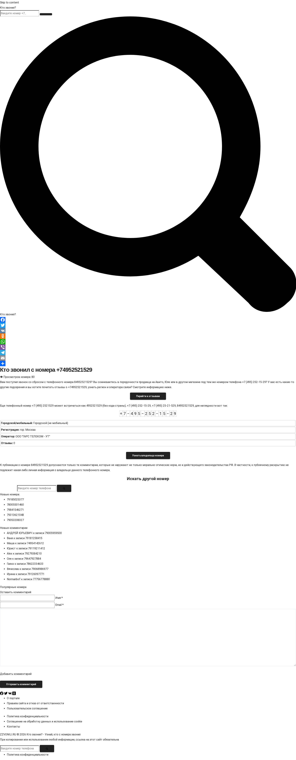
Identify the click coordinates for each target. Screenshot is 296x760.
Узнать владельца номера (148, 455)
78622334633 (34, 563)
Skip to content (9, 2)
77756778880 (41, 579)
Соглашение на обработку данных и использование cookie (44, 721)
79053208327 (15, 520)
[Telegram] (148, 352)
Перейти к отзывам (148, 396)
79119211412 (36, 548)
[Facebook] (148, 319)
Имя (59, 597)
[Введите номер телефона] (64, 488)
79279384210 (33, 553)
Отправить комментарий (21, 684)
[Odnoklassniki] (148, 336)
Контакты (13, 726)
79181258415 (33, 538)
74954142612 (35, 543)
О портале (13, 698)
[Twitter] (148, 325)
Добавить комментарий (16, 674)
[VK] (148, 330)
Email (59, 604)
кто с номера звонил (67, 734)
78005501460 (15, 504)
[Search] (148, 164)
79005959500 (53, 533)
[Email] (148, 358)
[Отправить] (148, 363)
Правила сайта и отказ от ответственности (35, 703)
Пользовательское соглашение (27, 708)
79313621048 (15, 515)
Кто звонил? (8, 7)
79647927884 (32, 558)
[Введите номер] (46, 14)
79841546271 (15, 509)
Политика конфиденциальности (27, 716)
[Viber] (148, 347)
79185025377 (15, 499)
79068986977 (39, 569)
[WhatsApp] (148, 341)
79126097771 (35, 574)
